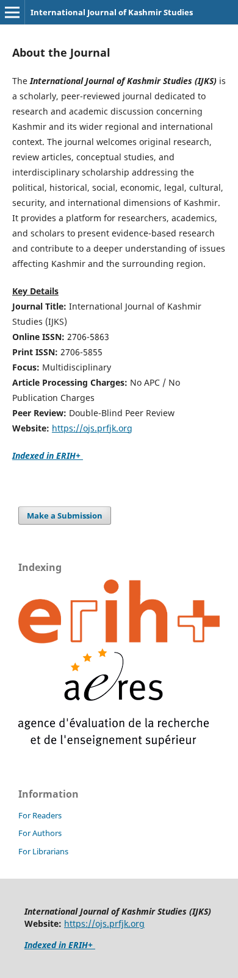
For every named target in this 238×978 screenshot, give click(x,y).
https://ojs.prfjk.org (92, 428)
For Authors (40, 832)
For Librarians (43, 851)
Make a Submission (65, 515)
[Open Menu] (12, 12)
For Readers (40, 815)
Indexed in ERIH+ (47, 455)
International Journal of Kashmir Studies (112, 12)
